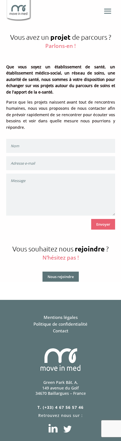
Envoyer (103, 224)
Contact (60, 330)
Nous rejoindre (61, 276)
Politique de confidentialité (60, 324)
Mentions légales (61, 317)
